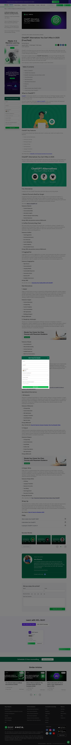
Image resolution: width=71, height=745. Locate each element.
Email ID (24, 365)
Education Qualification (27, 372)
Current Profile (25, 377)
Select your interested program (28, 381)
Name (24, 361)
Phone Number (25, 368)
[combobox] (24, 370)
